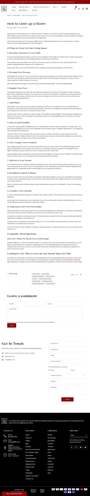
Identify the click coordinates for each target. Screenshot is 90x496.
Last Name (55, 349)
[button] (14, 494)
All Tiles (50, 435)
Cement (50, 444)
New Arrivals (52, 438)
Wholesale (29, 473)
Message (54, 387)
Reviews (28, 447)
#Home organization (38, 276)
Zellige (50, 461)
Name (11, 304)
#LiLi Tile (35, 279)
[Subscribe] (86, 435)
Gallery (28, 441)
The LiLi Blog (16, 15)
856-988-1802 (12, 437)
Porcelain (51, 464)
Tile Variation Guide (32, 452)
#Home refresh (50, 276)
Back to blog (13, 273)
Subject (54, 381)
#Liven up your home (45, 279)
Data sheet (29, 455)
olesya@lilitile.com (14, 442)
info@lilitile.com (10, 360)
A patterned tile (18, 64)
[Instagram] (81, 447)
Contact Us (29, 479)
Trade (27, 470)
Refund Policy (30, 467)
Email (50, 304)
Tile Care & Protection (33, 449)
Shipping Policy (30, 464)
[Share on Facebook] (77, 275)
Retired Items (30, 461)
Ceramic (50, 467)
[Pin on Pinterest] (81, 275)
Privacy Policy (42, 491)
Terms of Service (33, 491)
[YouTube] (85, 447)
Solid (49, 452)
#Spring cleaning (47, 281)
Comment (13, 309)
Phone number (56, 361)
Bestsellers (51, 441)
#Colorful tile (45, 274)
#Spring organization (38, 283)
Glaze (49, 455)
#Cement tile (36, 274)
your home (27, 218)
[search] (79, 8)
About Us (29, 438)
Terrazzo (50, 447)
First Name (54, 344)
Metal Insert (51, 449)
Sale (49, 473)
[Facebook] (72, 447)
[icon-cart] (87, 8)
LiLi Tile (27, 57)
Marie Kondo (68, 84)
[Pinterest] (76, 447)
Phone (73, 370)
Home (9, 15)
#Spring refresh (50, 283)
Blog (27, 444)
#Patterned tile (36, 281)
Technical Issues (31, 458)
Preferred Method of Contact (58, 367)
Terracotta (51, 458)
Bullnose (50, 470)
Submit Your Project (32, 476)
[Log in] (83, 8)
